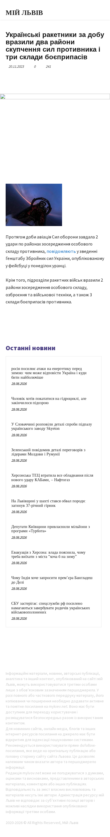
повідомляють (61, 251)
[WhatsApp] (68, 79)
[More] (81, 79)
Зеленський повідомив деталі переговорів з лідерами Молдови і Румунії (48, 452)
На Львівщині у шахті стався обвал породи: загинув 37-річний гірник (48, 503)
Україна (13, 27)
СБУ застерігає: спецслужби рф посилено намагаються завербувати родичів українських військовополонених (50, 607)
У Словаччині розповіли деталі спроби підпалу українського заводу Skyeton (51, 426)
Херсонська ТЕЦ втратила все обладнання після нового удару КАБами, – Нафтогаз (52, 477)
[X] (42, 79)
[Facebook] (29, 79)
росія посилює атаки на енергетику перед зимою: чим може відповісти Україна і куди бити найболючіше (49, 373)
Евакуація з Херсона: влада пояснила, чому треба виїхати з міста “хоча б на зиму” (48, 554)
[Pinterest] (55, 79)
